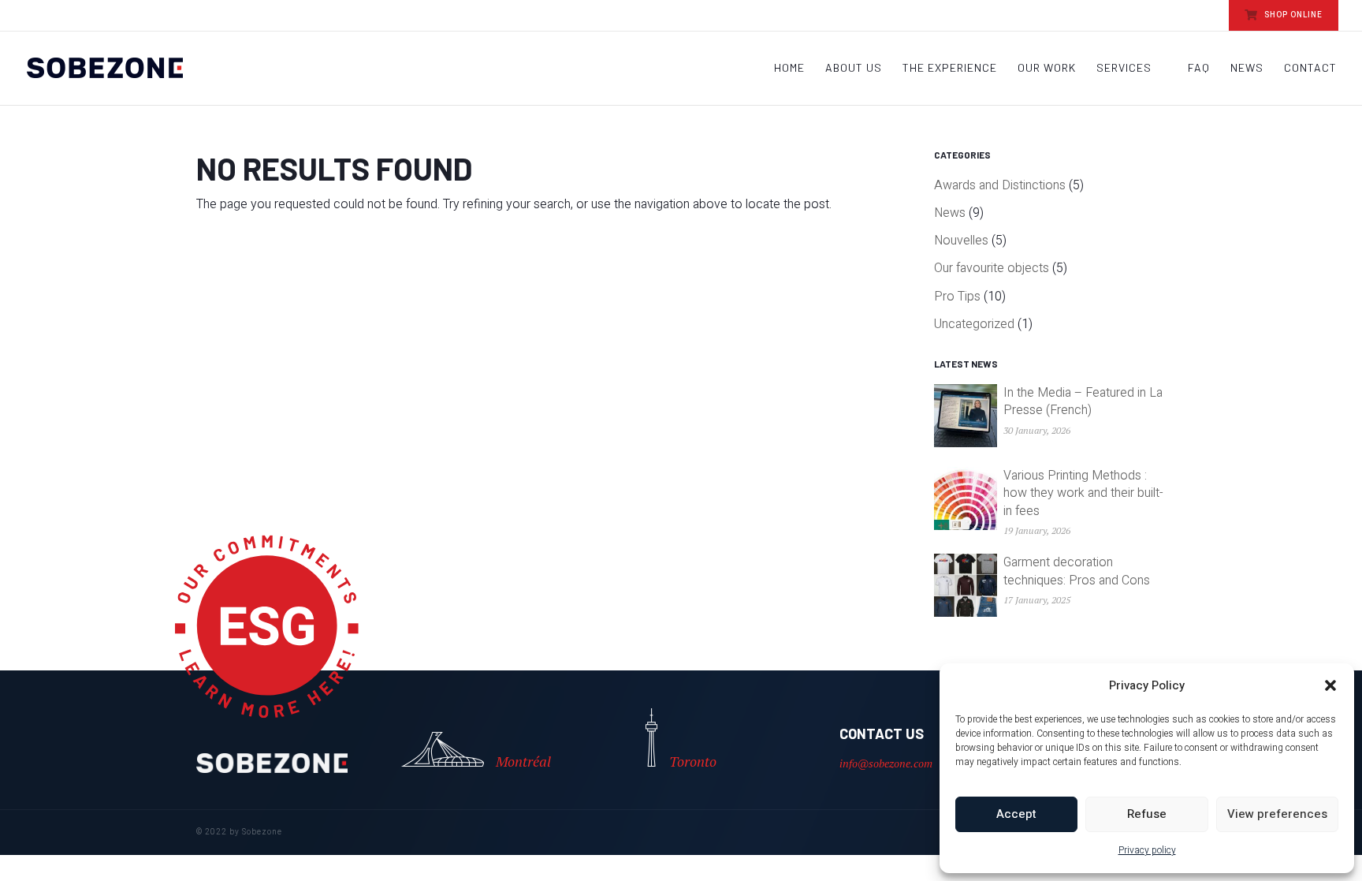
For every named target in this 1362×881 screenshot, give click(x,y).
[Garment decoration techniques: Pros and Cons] (965, 589)
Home (789, 68)
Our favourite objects (991, 268)
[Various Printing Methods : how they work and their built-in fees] (965, 504)
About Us (853, 68)
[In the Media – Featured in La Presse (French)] (965, 419)
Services (1124, 68)
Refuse (1147, 814)
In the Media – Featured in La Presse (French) (1083, 401)
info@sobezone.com (885, 763)
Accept (1016, 814)
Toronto (692, 761)
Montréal (523, 761)
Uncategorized (974, 324)
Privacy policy (1147, 850)
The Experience (949, 68)
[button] (1330, 685)
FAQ (1199, 68)
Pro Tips (957, 296)
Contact (1310, 68)
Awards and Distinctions (1000, 185)
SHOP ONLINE (1292, 15)
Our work (1047, 68)
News (1246, 68)
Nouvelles (961, 240)
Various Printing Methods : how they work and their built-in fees (1083, 493)
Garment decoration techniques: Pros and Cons (1076, 571)
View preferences (1277, 814)
